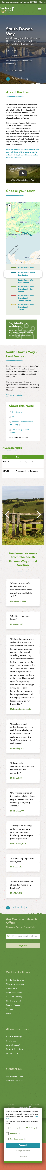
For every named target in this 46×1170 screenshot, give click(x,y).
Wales (8, 1013)
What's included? (13, 1045)
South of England (13, 1005)
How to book (11, 1041)
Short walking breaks (15, 984)
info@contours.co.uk (14, 1080)
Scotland (9, 1009)
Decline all (23, 1156)
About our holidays (14, 1036)
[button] (9, 205)
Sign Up (23, 945)
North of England (13, 1001)
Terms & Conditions (14, 1049)
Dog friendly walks (14, 992)
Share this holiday (17, 395)
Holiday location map (15, 980)
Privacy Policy (29, 927)
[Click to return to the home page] (7, 10)
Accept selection (23, 1151)
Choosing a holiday (14, 996)
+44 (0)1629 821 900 (14, 1076)
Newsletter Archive (14, 927)
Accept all (23, 1145)
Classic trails (11, 988)
